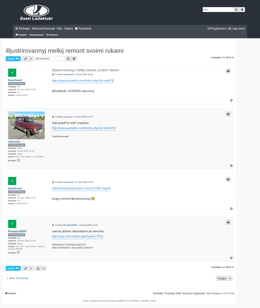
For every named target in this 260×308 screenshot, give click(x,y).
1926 (19, 148)
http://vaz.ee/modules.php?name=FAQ (77, 236)
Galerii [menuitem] (68, 28)
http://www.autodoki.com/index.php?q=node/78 (83, 80)
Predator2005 (17, 231)
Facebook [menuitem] (85, 28)
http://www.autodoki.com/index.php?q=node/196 (83, 128)
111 (19, 238)
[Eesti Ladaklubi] (36, 12)
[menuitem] (43, 28)
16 (18, 86)
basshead (15, 80)
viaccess (14, 141)
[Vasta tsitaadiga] (228, 71)
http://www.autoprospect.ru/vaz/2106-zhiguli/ (81, 188)
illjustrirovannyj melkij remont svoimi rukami (65, 50)
